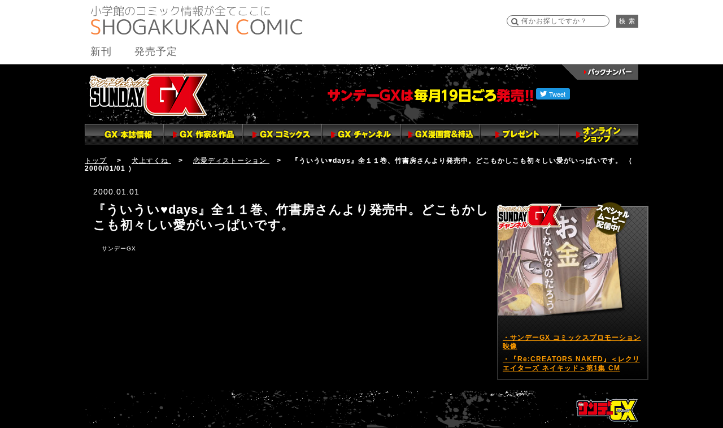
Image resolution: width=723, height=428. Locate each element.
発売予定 (155, 51)
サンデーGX (148, 94)
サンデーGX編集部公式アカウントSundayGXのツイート (555, 193)
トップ (96, 161)
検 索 (627, 21)
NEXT (11, 386)
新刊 (101, 51)
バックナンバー (600, 72)
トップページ (607, 410)
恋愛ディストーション (231, 161)
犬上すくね (151, 161)
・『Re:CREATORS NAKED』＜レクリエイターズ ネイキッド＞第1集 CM (571, 363)
